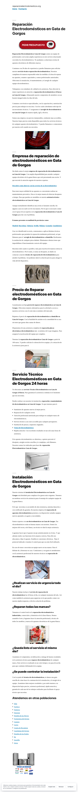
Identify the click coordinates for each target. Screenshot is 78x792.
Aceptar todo (51, 786)
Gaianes (17, 722)
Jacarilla (17, 740)
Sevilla (36, 226)
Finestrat (17, 713)
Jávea (16, 743)
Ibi (15, 737)
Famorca (17, 710)
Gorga (16, 725)
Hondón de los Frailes (21, 734)
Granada (49, 226)
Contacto (22, 9)
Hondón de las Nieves (21, 716)
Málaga (42, 226)
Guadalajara (57, 226)
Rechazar (61, 786)
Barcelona (22, 226)
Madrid (15, 226)
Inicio (14, 9)
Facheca (17, 707)
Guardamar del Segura (21, 731)
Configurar (70, 786)
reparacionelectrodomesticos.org (26, 6)
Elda (15, 704)
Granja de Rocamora (21, 728)
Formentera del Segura (21, 719)
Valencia (30, 226)
